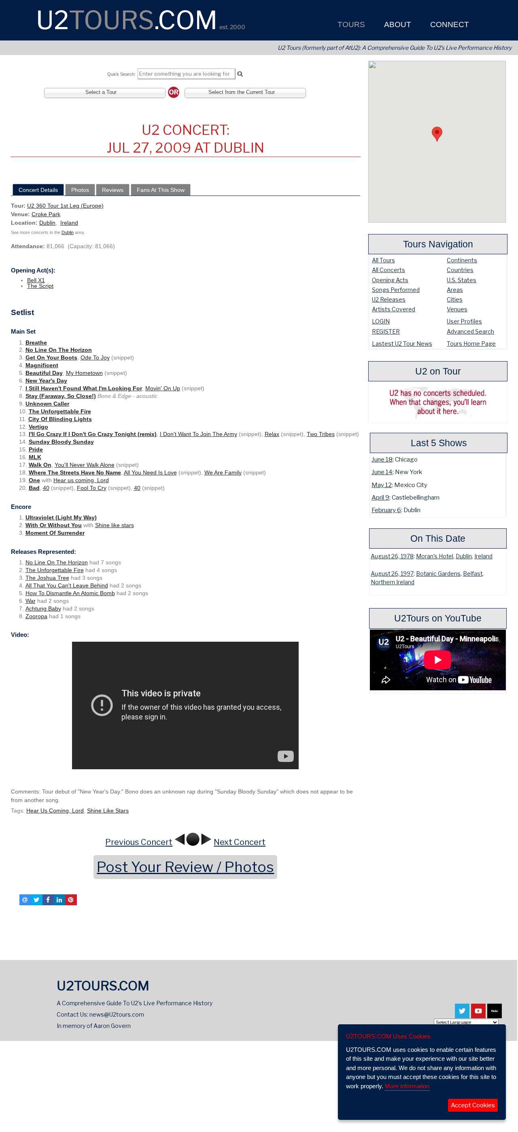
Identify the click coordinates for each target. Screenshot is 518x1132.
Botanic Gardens (438, 573)
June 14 (382, 472)
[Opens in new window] (462, 1014)
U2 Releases (388, 299)
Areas (455, 289)
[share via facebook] (48, 899)
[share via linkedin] (59, 899)
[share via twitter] (36, 899)
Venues (457, 309)
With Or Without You (53, 525)
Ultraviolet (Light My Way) (61, 517)
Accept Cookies (473, 1105)
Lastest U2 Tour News (402, 343)
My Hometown (84, 373)
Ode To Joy (95, 357)
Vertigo (38, 426)
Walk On (40, 465)
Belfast (472, 573)
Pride (36, 449)
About (396, 24)
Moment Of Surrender (55, 533)
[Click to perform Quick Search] (239, 74)
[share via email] (25, 899)
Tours (350, 24)
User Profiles (464, 321)
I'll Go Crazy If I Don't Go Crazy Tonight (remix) (93, 434)
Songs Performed (396, 289)
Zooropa (36, 616)
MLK (35, 457)
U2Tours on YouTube (438, 618)
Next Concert (239, 842)
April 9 (380, 497)
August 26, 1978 (392, 556)
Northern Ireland (392, 582)
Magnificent (41, 365)
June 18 (382, 459)
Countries (460, 269)
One (34, 480)
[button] (437, 134)
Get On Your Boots (51, 357)
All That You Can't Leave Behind (66, 585)
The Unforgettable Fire (60, 411)
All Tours (383, 260)
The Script (40, 286)
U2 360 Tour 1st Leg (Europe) (65, 205)
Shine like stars (114, 525)
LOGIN (381, 321)
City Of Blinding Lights (60, 419)
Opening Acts (390, 280)
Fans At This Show (161, 190)
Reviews (112, 190)
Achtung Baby (43, 608)
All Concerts (388, 269)
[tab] (38, 190)
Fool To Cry (91, 488)
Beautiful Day (44, 373)
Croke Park (46, 214)
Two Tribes (321, 434)
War (30, 601)
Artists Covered (393, 309)
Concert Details (38, 190)
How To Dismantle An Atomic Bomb (70, 593)
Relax (272, 434)
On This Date (437, 538)
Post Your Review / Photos (185, 867)
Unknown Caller (47, 403)
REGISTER (386, 331)
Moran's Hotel (434, 556)
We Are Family (223, 472)
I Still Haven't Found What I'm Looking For (83, 388)
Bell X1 (36, 280)
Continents (462, 260)
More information (407, 1086)
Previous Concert (138, 842)
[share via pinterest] (70, 899)
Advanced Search (470, 331)
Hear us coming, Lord (81, 480)
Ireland (483, 556)
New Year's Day (46, 380)
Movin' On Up (162, 388)
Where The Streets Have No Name (75, 472)
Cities (455, 299)
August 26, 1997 (392, 573)
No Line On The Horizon (58, 350)
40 (46, 488)
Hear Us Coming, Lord (55, 810)
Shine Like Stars (108, 810)
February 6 (386, 510)
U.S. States (461, 280)
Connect (448, 24)
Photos (80, 190)
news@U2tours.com (116, 1014)
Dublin (464, 556)
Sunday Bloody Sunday (61, 441)
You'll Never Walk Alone (85, 465)
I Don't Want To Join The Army (198, 434)
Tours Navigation (438, 244)
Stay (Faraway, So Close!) (60, 396)
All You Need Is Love (150, 472)
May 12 (382, 485)
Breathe (36, 342)
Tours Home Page (471, 343)
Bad (34, 488)
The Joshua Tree (47, 578)
